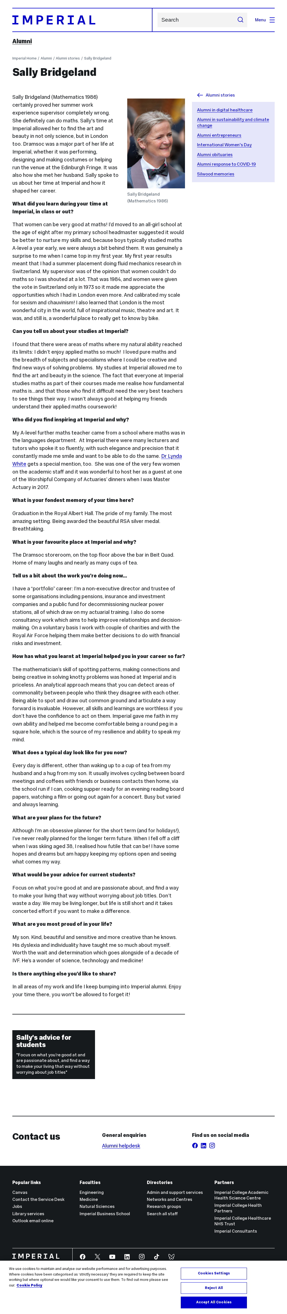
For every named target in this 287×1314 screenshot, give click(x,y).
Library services (28, 1213)
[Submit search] (240, 20)
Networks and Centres (169, 1199)
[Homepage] (82, 20)
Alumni (22, 41)
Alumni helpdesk (121, 1145)
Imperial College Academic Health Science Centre (241, 1195)
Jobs (17, 1206)
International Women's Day (224, 144)
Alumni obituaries (215, 154)
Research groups (164, 1206)
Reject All (214, 1288)
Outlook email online (33, 1220)
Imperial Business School (105, 1213)
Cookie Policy (29, 1285)
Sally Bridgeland (97, 58)
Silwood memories (215, 174)
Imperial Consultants (235, 1231)
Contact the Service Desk (38, 1199)
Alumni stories (68, 58)
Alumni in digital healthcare (225, 110)
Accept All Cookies (214, 1302)
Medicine (89, 1199)
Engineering (92, 1192)
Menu (260, 19)
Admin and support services (175, 1192)
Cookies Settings (214, 1273)
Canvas (19, 1192)
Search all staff (162, 1213)
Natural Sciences (97, 1206)
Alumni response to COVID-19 (226, 164)
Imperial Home (24, 58)
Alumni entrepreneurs (219, 135)
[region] (143, 1287)
